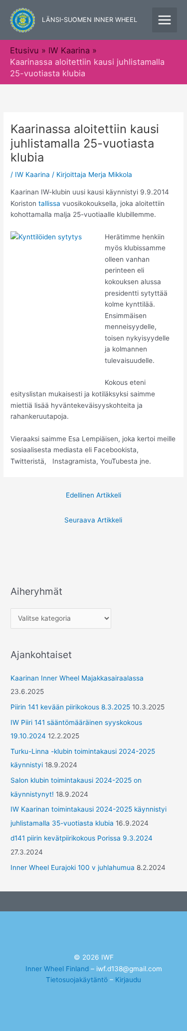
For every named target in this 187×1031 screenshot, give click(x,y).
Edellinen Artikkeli (93, 495)
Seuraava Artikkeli (93, 520)
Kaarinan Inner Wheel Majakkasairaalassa (77, 678)
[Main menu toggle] (165, 20)
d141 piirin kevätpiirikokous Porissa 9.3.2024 (81, 838)
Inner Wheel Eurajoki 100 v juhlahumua (72, 867)
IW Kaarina (32, 174)
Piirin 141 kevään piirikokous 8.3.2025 (70, 707)
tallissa (49, 203)
